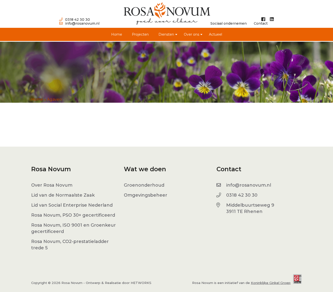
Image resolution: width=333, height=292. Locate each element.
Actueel (215, 34)
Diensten (166, 34)
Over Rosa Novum (51, 185)
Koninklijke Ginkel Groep (271, 283)
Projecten (140, 34)
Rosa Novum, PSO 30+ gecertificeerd (73, 215)
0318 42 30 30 (77, 19)
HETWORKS (141, 283)
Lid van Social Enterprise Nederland (72, 205)
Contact (261, 23)
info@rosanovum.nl (82, 23)
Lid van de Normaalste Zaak (63, 195)
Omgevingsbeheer (145, 195)
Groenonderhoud (144, 185)
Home (116, 34)
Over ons (191, 34)
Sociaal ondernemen (228, 23)
